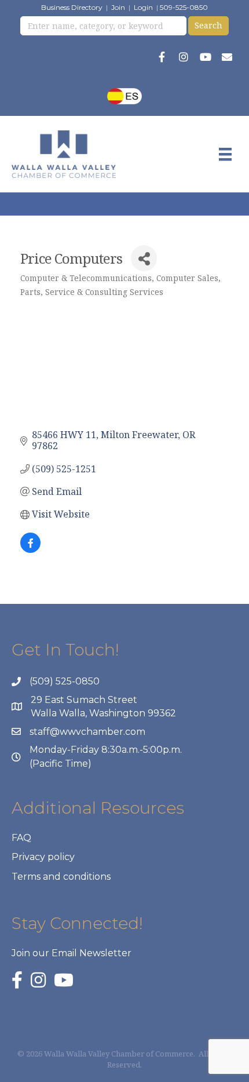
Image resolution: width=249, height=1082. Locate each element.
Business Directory (71, 7)
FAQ (21, 837)
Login (143, 7)
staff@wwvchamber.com (87, 731)
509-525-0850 (184, 7)
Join (118, 7)
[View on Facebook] (30, 549)
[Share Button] (144, 258)
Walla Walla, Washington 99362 (103, 713)
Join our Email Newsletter (71, 953)
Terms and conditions (61, 876)
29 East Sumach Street (84, 699)
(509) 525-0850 (65, 681)
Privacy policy (43, 856)
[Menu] (225, 154)
